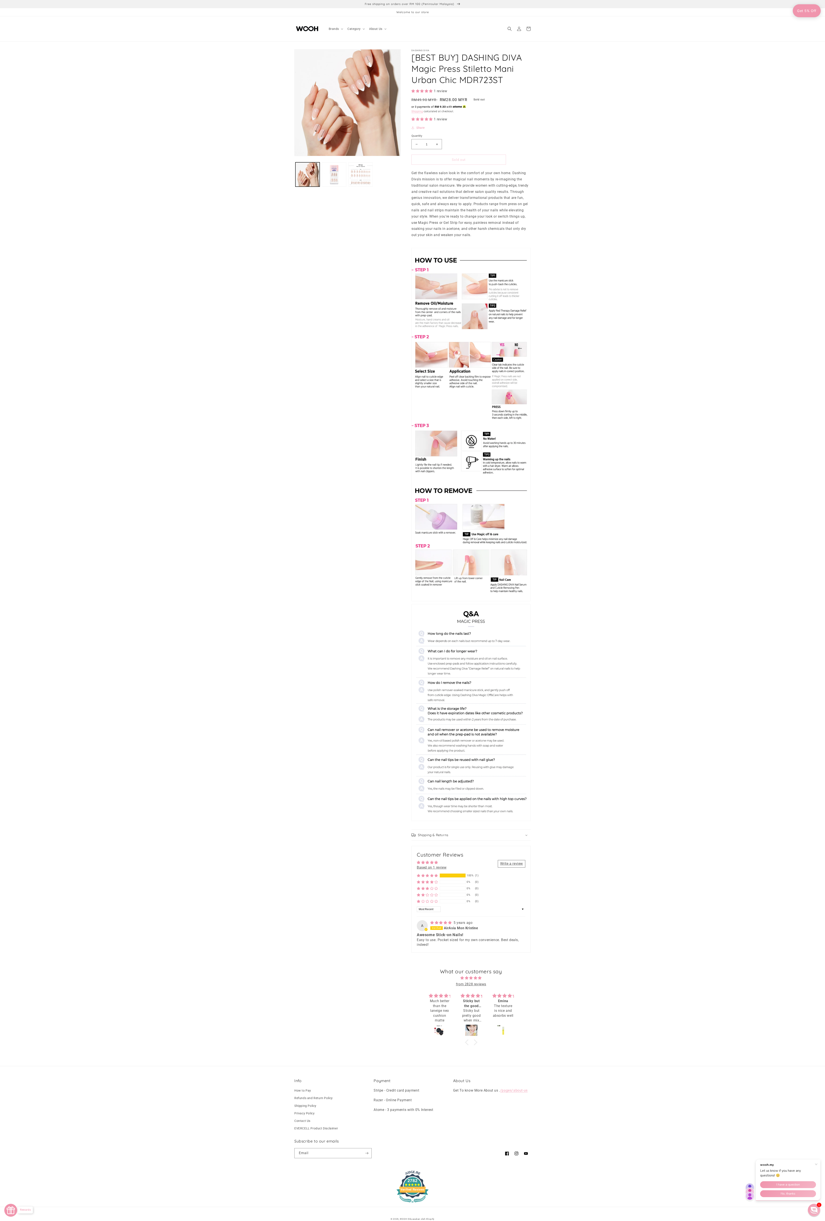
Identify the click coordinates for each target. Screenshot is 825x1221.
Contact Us (302, 1121)
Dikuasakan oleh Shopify (421, 1219)
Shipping (417, 111)
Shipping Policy (305, 1105)
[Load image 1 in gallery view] (307, 174)
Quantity (416, 135)
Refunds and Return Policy (313, 1098)
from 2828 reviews (471, 984)
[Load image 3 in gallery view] (360, 174)
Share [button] (420, 127)
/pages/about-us (514, 1090)
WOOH (403, 1219)
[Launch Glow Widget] (10, 1210)
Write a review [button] (511, 864)
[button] (335, 28)
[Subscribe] (366, 1153)
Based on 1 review (431, 867)
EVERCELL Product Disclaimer (316, 1128)
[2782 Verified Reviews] (412, 1203)
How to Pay (302, 1090)
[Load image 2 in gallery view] (334, 174)
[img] (441, 923)
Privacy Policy (304, 1113)
